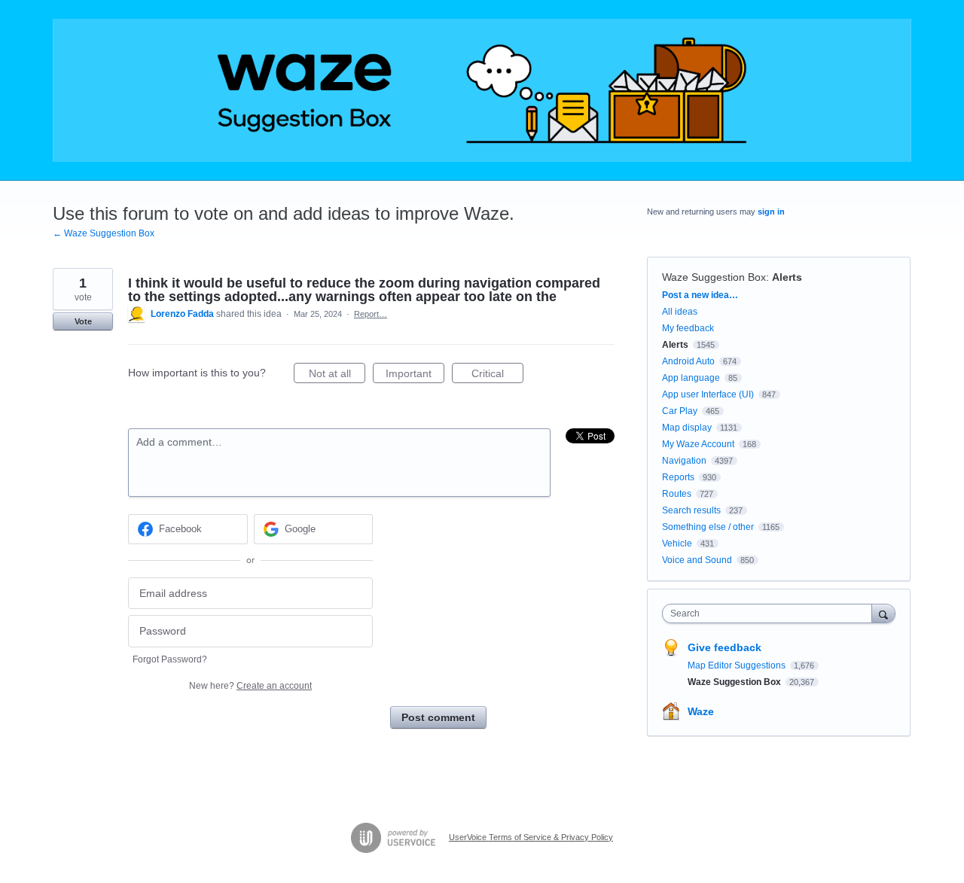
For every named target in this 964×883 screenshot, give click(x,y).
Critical (497, 375)
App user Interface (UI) (708, 394)
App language (691, 378)
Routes (676, 494)
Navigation (684, 460)
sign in (771, 211)
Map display (687, 427)
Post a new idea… (700, 295)
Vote (83, 321)
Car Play (679, 411)
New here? (250, 686)
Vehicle (677, 543)
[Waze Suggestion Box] (482, 90)
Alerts (787, 277)
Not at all (337, 375)
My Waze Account (698, 444)
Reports (678, 477)
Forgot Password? (170, 659)
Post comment (438, 717)
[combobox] (771, 613)
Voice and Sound (697, 560)
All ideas (679, 311)
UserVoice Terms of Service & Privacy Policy (531, 837)
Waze (701, 711)
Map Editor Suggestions (738, 665)
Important (415, 375)
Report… (370, 313)
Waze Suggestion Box (714, 277)
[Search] (883, 613)
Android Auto (688, 361)
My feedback (688, 328)
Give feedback (724, 647)
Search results (691, 510)
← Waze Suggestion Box (103, 233)
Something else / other (708, 527)
